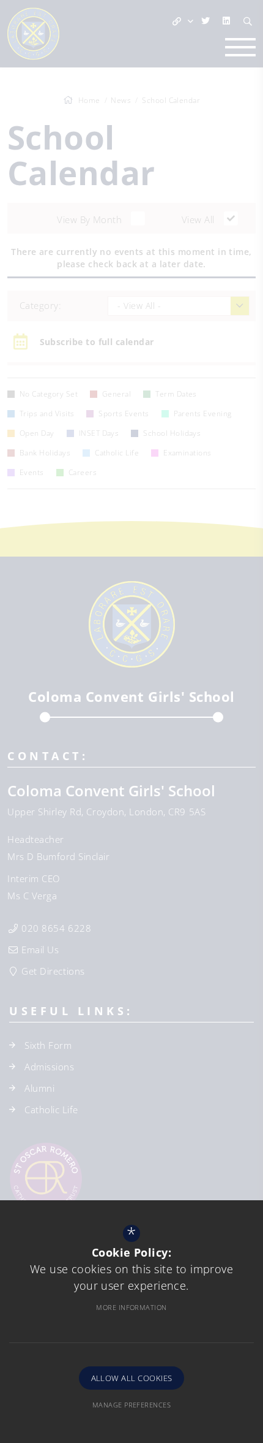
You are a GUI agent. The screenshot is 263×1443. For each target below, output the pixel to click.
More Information (131, 1307)
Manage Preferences (131, 1404)
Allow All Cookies (131, 1378)
